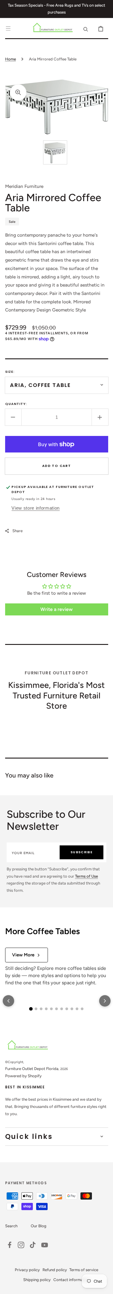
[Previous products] (8, 1001)
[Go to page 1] (31, 1009)
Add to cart (56, 465)
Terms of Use (86, 876)
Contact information (71, 1279)
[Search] (85, 28)
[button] (8, 28)
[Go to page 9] (72, 1008)
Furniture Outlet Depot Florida (31, 1068)
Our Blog (38, 1225)
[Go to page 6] (56, 1008)
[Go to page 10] (77, 1008)
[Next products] (105, 1001)
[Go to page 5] (51, 1008)
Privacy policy (27, 1269)
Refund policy (54, 1269)
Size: (10, 371)
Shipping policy (37, 1279)
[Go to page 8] (66, 1008)
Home (10, 59)
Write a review (56, 609)
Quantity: (16, 403)
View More (23, 955)
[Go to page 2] (36, 1008)
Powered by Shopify (23, 1075)
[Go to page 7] (61, 1008)
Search (11, 1225)
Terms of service (83, 1269)
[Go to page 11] (82, 1008)
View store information (35, 508)
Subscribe (82, 852)
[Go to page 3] (41, 1008)
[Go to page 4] (46, 1008)
